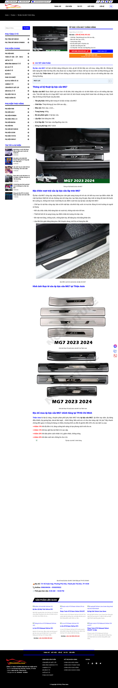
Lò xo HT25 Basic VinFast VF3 (69, 626)
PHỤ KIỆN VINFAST (10, 139)
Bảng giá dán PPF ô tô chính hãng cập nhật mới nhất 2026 (21, 194)
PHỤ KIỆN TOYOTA (10, 136)
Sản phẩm (68, 6)
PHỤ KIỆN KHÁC (9, 53)
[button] (109, 81)
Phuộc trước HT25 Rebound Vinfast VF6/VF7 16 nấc (98, 629)
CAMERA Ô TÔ (9, 84)
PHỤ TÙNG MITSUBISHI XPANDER (15, 42)
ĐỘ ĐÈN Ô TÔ (9, 70)
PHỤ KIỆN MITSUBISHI (11, 129)
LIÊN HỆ (60, 652)
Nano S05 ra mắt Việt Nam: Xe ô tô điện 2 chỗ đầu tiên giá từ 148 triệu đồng (21, 177)
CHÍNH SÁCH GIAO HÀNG (71, 667)
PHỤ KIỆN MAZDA (10, 122)
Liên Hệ (102, 6)
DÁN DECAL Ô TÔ (10, 91)
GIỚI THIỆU (54, 652)
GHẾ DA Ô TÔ (9, 60)
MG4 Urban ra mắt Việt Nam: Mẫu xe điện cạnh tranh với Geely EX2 (21, 151)
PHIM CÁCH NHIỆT (10, 77)
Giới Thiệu (91, 6)
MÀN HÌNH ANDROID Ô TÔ (13, 64)
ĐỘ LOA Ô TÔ (9, 67)
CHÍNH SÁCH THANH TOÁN (72, 665)
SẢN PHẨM (72, 652)
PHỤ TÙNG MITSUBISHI (12, 39)
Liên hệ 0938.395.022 (45, 638)
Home (6, 15)
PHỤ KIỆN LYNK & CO (11, 119)
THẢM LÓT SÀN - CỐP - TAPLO (14, 57)
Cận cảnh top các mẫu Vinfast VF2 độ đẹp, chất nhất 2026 (21, 167)
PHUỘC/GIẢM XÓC (10, 98)
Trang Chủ (57, 6)
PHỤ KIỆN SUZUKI (10, 132)
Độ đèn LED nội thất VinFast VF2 (43, 609)
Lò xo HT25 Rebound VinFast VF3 (43, 628)
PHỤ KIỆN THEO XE (10, 94)
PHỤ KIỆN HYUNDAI (10, 115)
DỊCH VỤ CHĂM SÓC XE (11, 81)
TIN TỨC (65, 652)
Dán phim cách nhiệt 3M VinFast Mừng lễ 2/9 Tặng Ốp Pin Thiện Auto (21, 159)
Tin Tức (79, 6)
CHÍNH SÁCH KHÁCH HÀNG (72, 670)
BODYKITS (8, 74)
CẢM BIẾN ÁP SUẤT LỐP (12, 87)
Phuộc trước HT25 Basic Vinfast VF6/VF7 (72, 611)
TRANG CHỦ (47, 652)
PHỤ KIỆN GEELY (9, 112)
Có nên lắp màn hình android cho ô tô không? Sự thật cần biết (21, 186)
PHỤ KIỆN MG (9, 126)
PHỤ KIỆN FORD (9, 109)
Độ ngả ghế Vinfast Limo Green (96, 611)
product (13, 15)
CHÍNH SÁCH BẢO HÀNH (71, 662)
